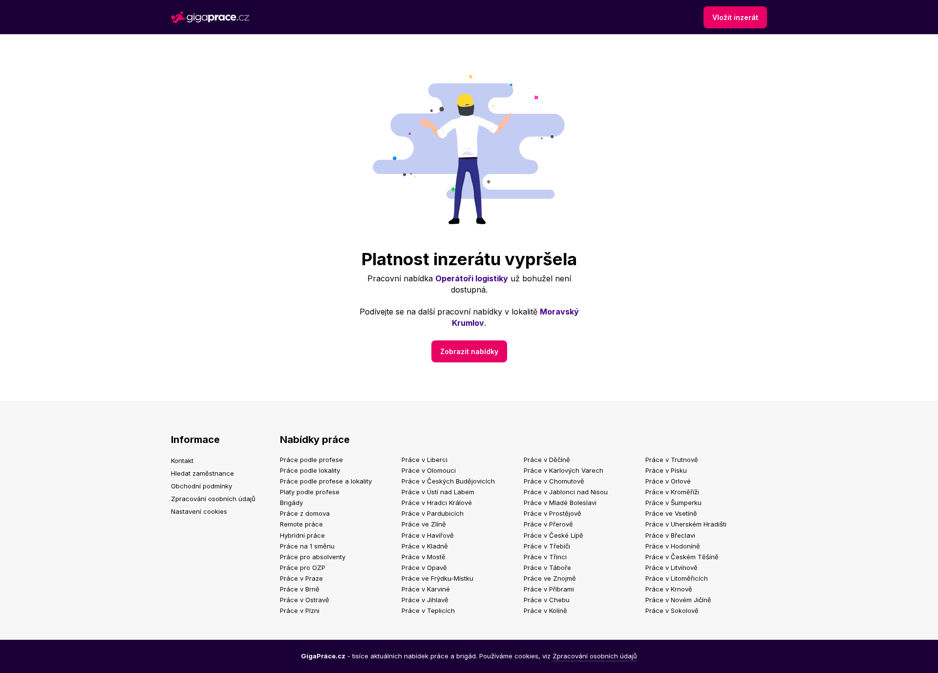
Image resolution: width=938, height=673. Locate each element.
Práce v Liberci (425, 459)
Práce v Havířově (428, 535)
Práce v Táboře (547, 567)
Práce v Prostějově (552, 513)
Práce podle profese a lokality (326, 481)
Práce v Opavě (424, 567)
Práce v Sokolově (672, 610)
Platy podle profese (310, 492)
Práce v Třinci (545, 557)
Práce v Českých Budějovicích (448, 481)
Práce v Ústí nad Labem (438, 492)
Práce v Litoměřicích (676, 578)
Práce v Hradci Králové (437, 502)
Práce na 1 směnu (307, 546)
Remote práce (301, 524)
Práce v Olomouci (429, 470)
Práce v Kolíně (545, 610)
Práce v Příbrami (549, 589)
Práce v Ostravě (304, 600)
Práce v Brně (300, 589)
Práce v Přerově (548, 524)
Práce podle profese (311, 459)
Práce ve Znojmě (550, 578)
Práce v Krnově (668, 589)
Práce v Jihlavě (425, 600)
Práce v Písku (666, 470)
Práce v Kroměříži (672, 492)
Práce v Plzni (300, 610)
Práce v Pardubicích (433, 513)
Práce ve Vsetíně (671, 513)
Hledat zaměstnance (202, 473)
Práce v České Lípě (553, 535)
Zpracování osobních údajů (213, 499)
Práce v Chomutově (554, 481)
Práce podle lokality (310, 470)
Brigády (291, 502)
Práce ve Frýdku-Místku (437, 578)
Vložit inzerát (735, 17)
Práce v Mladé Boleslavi (560, 502)
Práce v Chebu (547, 600)
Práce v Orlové (668, 481)
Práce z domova (305, 513)
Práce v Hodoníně (672, 546)
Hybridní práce (302, 535)
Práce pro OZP (302, 567)
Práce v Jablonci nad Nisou (566, 492)
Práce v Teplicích (428, 610)
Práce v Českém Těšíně (682, 557)
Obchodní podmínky (201, 486)
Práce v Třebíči (547, 546)
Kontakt (182, 460)
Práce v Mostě (424, 557)
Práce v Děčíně (547, 459)
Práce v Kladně (425, 546)
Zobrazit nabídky (469, 351)
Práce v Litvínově (671, 567)
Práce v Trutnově (671, 459)
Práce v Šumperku (673, 502)
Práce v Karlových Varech (563, 470)
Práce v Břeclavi (670, 535)
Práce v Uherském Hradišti (685, 524)
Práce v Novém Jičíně (678, 600)
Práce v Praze (301, 578)
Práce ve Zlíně (424, 524)
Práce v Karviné (426, 589)
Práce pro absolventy (312, 557)
